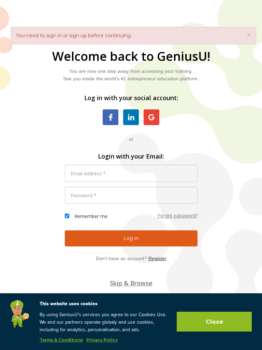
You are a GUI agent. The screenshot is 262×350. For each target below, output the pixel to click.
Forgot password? (178, 215)
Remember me (90, 216)
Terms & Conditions (61, 339)
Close (214, 321)
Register (157, 258)
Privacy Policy (102, 339)
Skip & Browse (131, 283)
